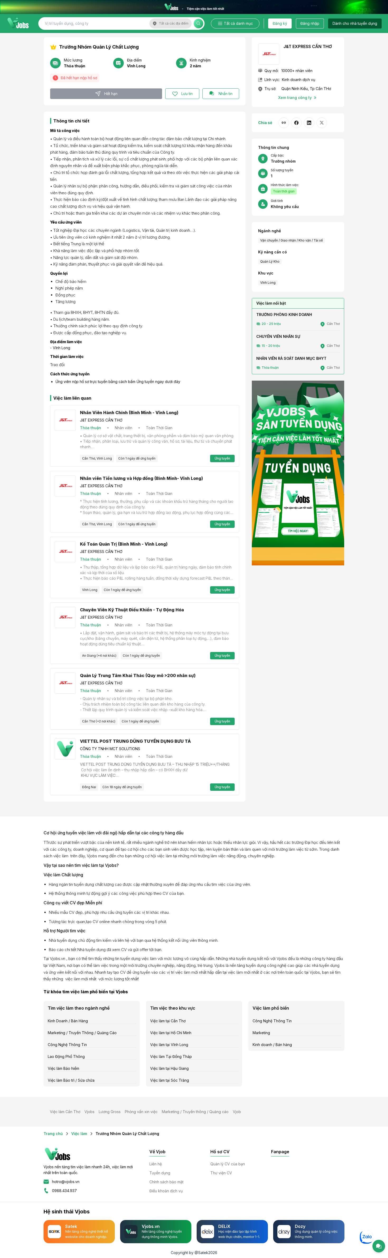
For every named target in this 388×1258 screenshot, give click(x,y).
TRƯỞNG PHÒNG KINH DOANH (284, 314)
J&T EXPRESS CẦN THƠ (101, 420)
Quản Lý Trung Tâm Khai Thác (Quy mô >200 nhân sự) (138, 675)
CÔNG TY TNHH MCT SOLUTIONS (110, 748)
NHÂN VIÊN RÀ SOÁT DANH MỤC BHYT (291, 358)
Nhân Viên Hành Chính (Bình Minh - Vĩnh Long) (129, 412)
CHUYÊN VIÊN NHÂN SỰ (278, 336)
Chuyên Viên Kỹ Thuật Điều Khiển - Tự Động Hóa (132, 609)
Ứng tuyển (222, 458)
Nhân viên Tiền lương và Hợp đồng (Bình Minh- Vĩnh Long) (141, 478)
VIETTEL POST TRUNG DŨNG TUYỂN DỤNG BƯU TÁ (135, 741)
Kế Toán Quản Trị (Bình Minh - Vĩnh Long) (124, 544)
